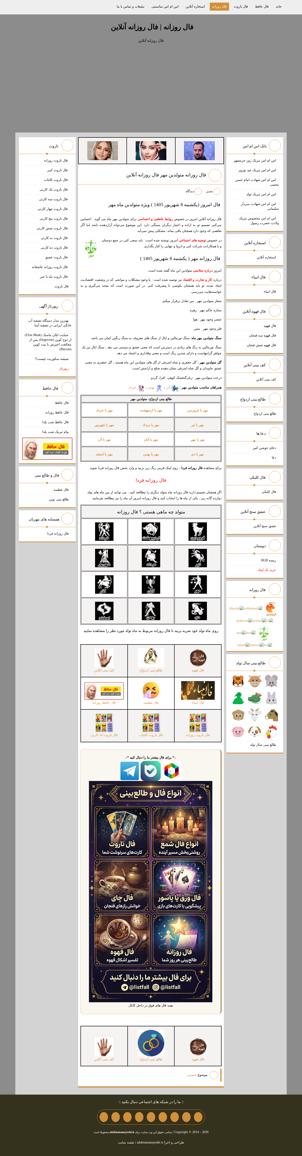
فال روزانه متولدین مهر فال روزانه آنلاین (166, 174)
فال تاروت (241, 6)
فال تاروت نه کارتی (55, 238)
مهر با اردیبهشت (151, 410)
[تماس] (151, 1117)
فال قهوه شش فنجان (261, 345)
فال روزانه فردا (58, 533)
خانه (279, 6)
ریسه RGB (268, 560)
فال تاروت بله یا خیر (54, 276)
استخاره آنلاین (195, 6)
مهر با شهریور (104, 425)
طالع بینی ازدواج (265, 413)
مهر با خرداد (104, 410)
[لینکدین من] (104, 1117)
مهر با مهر (198, 439)
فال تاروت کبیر (58, 170)
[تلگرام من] (186, 1117)
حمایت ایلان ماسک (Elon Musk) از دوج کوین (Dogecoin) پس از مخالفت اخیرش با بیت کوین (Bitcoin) (48, 342)
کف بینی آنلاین (266, 379)
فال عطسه (61, 489)
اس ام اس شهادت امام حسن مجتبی (257, 182)
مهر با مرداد (151, 425)
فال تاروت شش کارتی (53, 228)
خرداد (132, 387)
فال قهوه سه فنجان (262, 335)
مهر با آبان (151, 439)
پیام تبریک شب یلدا (55, 432)
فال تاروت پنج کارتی (54, 218)
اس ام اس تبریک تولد (261, 194)
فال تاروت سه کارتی (54, 199)
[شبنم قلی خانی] (102, 150)
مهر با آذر (104, 439)
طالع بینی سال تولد (263, 744)
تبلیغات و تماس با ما (130, 6)
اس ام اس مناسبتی (165, 6)
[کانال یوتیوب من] (115, 1117)
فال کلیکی (269, 492)
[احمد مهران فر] (199, 150)
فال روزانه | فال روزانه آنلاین (152, 27)
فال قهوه (270, 326)
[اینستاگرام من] (163, 1117)
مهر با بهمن (151, 454)
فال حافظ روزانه (57, 412)
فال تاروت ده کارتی (55, 247)
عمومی (192, 1075)
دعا (274, 457)
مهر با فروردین (197, 410)
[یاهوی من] (198, 1117)
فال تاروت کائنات (56, 180)
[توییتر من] (139, 1117)
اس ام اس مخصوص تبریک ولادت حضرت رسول (259, 221)
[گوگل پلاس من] (127, 1117)
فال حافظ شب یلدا (55, 422)
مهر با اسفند (104, 454)
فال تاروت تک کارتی (54, 189)
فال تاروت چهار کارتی (53, 209)
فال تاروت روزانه (56, 160)
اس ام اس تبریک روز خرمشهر (255, 160)
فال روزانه (219, 6)
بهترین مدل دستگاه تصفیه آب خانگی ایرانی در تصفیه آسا (49, 323)
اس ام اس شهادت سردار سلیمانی (260, 206)
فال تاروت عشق (57, 257)
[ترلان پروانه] (151, 150)
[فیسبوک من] (174, 1117)
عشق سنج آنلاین (264, 526)
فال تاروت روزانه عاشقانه (50, 267)
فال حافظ (262, 6)
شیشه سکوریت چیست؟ (52, 359)
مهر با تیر (197, 425)
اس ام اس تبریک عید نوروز (257, 170)
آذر (168, 387)
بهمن (151, 387)
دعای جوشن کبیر (264, 448)
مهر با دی (197, 454)
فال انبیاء (270, 291)
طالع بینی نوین (59, 499)
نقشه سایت (126, 1142)
